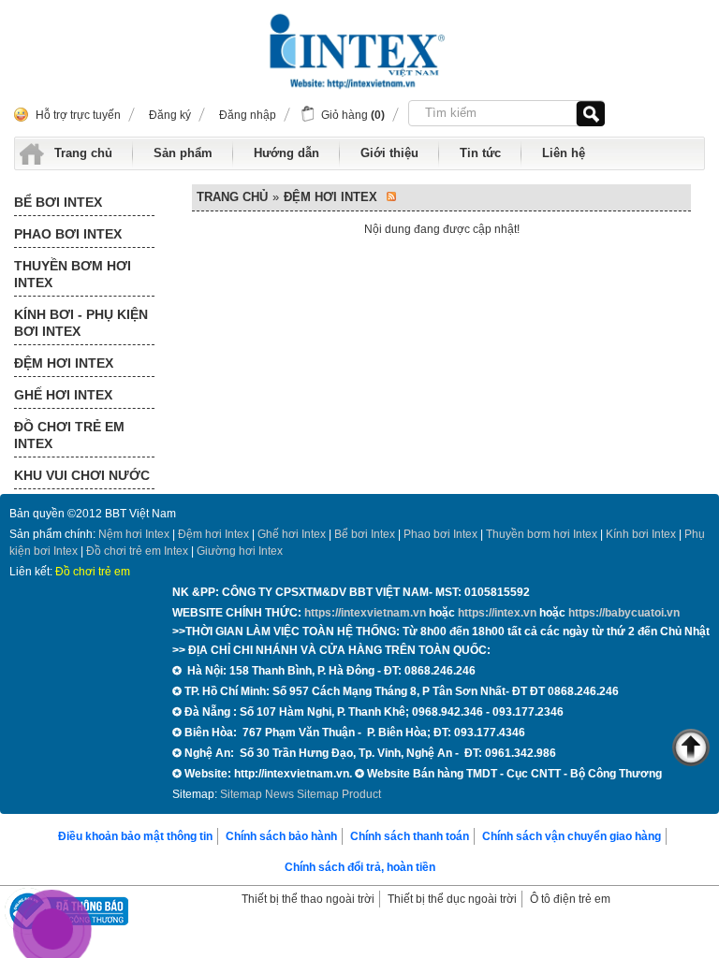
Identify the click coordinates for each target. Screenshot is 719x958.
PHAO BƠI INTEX (68, 233)
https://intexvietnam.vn (365, 612)
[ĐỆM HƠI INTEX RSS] (391, 197)
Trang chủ (83, 153)
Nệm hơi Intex (133, 534)
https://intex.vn (497, 612)
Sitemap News (257, 794)
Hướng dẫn (286, 153)
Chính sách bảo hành (281, 836)
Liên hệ (563, 153)
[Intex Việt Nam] (359, 53)
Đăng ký (170, 115)
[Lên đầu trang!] (691, 750)
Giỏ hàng (353, 115)
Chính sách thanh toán (409, 836)
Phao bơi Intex (440, 534)
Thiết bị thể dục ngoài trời (452, 899)
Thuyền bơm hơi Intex (541, 534)
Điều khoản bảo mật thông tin (135, 836)
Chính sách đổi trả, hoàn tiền (360, 867)
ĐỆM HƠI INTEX (63, 363)
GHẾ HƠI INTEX (63, 394)
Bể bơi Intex (364, 534)
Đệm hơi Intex (213, 534)
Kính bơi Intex (641, 534)
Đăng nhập (247, 115)
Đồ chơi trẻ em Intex (137, 551)
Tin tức (480, 153)
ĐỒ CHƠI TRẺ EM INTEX (69, 435)
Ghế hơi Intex (291, 534)
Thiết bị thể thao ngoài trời (308, 899)
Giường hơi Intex (240, 551)
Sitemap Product (339, 794)
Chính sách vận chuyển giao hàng (571, 836)
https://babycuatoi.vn (624, 612)
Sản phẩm (183, 153)
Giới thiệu (389, 153)
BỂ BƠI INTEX (58, 202)
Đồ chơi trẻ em (92, 571)
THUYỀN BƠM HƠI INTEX (72, 274)
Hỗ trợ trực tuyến (78, 115)
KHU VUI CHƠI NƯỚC (82, 475)
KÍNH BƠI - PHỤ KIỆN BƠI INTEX (81, 323)
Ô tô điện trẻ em (570, 899)
